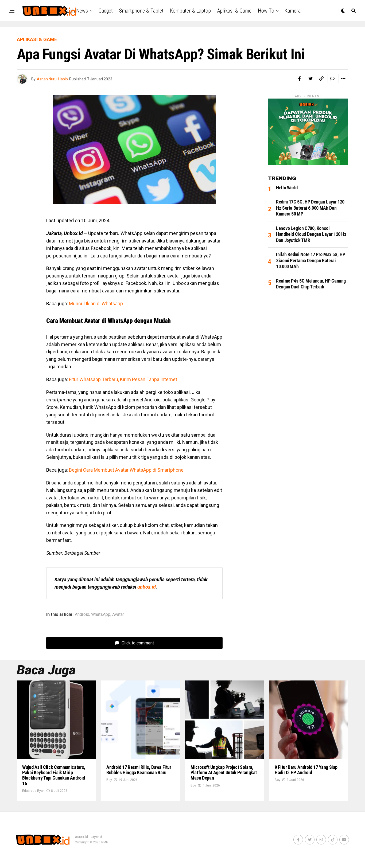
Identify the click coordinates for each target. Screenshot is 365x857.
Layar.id (96, 837)
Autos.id (81, 837)
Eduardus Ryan (33, 791)
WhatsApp (100, 614)
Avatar (118, 614)
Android (82, 614)
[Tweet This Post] (310, 78)
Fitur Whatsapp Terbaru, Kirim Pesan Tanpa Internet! (123, 379)
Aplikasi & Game (234, 10)
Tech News (76, 10)
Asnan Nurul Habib (52, 79)
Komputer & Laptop (190, 10)
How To (266, 10)
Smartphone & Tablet (141, 10)
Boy (109, 780)
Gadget (105, 10)
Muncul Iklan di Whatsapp (96, 303)
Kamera (293, 10)
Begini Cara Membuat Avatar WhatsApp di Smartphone (126, 470)
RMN (104, 842)
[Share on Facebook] (299, 78)
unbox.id (146, 587)
